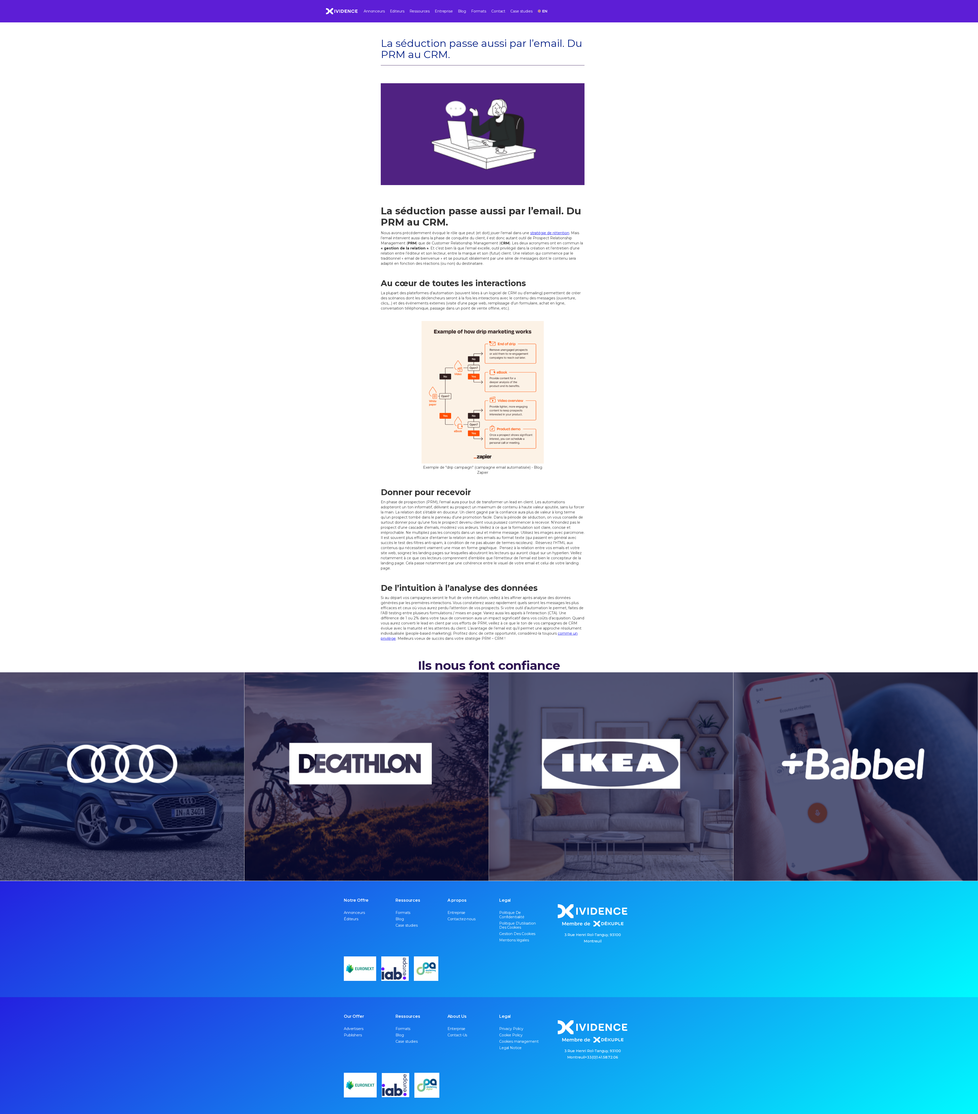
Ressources (420, 11)
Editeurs (397, 11)
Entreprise (444, 11)
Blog (462, 11)
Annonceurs (374, 11)
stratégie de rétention (549, 233)
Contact (498, 11)
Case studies (521, 11)
